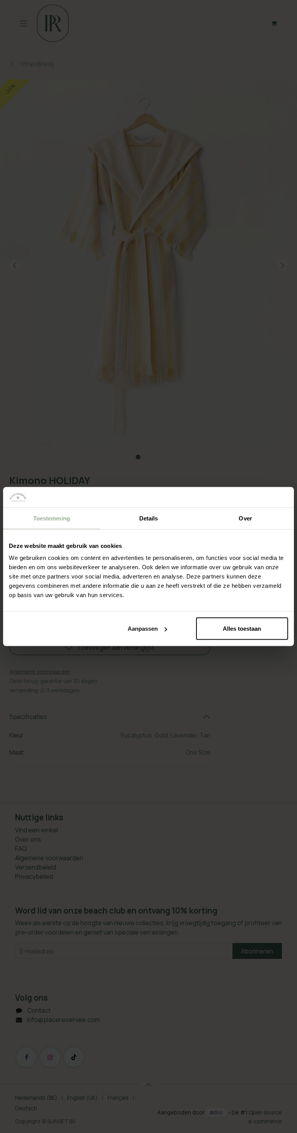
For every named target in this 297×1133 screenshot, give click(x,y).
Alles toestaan (242, 628)
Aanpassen (143, 628)
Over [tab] (245, 518)
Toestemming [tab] (51, 518)
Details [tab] (148, 518)
